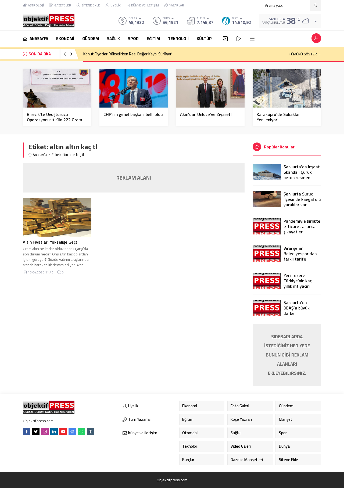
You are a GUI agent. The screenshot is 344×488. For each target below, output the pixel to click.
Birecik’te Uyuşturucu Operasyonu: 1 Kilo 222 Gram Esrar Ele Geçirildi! (54, 120)
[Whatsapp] (81, 431)
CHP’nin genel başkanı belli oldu (133, 114)
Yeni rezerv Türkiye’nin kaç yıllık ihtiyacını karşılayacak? (298, 283)
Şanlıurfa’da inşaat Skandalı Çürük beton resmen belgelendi (302, 175)
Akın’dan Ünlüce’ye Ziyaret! (206, 114)
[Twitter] (36, 431)
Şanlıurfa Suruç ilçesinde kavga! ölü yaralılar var (302, 199)
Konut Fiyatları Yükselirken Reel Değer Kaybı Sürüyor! (127, 54)
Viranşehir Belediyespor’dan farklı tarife (300, 253)
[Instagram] (45, 431)
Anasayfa (40, 155)
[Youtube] (63, 431)
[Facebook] (26, 431)
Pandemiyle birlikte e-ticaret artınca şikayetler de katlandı (302, 229)
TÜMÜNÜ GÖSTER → (305, 54)
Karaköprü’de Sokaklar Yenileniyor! (278, 117)
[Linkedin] (54, 431)
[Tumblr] (90, 431)
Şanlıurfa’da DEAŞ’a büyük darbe (297, 308)
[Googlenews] (72, 431)
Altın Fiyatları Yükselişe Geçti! (51, 242)
